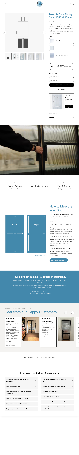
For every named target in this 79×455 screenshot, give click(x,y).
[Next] (44, 32)
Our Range (56, 427)
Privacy (66, 433)
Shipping (66, 428)
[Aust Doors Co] (39, 4)
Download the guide (58, 260)
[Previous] (4, 32)
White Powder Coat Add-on (68, 99)
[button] (70, 4)
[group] (39, 332)
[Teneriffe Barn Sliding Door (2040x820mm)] (8, 56)
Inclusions (51, 117)
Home (55, 424)
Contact (55, 436)
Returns (66, 431)
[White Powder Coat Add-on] (57, 101)
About (55, 434)
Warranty (66, 426)
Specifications (52, 113)
